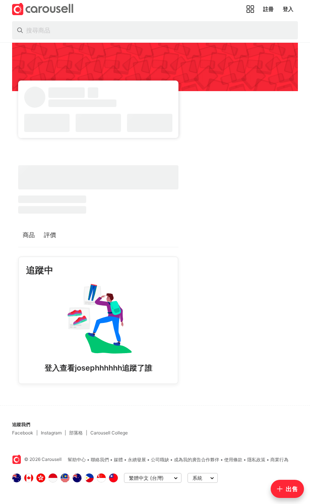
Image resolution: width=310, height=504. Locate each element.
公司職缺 (160, 459)
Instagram (51, 433)
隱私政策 (256, 459)
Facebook (22, 433)
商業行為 (279, 459)
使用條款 (233, 459)
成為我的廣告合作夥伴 (196, 459)
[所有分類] (250, 9)
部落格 (76, 433)
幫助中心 (77, 459)
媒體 (118, 459)
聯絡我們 (100, 459)
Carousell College (109, 433)
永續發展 (137, 459)
